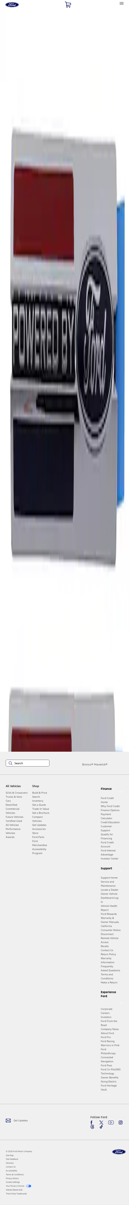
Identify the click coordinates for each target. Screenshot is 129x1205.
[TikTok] (101, 1127)
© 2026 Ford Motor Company (19, 1151)
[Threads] (92, 1127)
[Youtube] (111, 1123)
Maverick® (101, 764)
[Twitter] (101, 1123)
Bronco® (87, 764)
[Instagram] (121, 1123)
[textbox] (28, 763)
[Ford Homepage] (119, 1151)
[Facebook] (92, 1123)
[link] (10, 1155)
